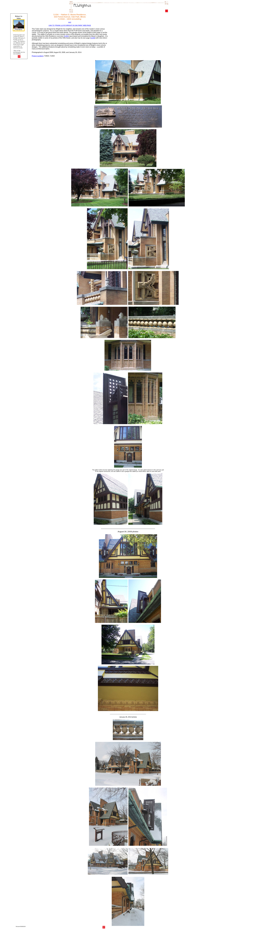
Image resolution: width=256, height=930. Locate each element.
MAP (69, 22)
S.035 (93, 38)
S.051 (66, 36)
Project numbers (37, 56)
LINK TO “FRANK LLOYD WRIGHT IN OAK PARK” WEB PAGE (70, 25)
